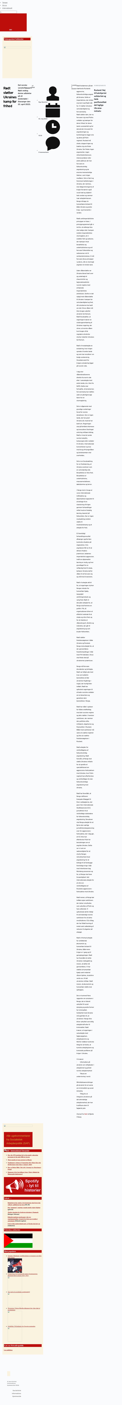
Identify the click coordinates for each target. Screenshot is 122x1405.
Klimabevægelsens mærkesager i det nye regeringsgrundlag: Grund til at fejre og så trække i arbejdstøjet (23, 1219)
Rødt (85, 1114)
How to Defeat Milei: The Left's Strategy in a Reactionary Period (24, 1168)
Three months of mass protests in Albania (20, 1160)
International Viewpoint (20, 1151)
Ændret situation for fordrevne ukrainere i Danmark (23, 1212)
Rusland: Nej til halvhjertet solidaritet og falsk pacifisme (100, 96)
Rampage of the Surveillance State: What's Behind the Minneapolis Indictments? (23, 1173)
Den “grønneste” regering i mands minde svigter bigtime (24, 1207)
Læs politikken (8, 1350)
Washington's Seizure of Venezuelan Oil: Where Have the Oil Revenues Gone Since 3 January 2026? (24, 1163)
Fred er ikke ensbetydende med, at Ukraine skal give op (24, 1224)
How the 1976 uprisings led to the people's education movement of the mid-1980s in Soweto (23, 1156)
